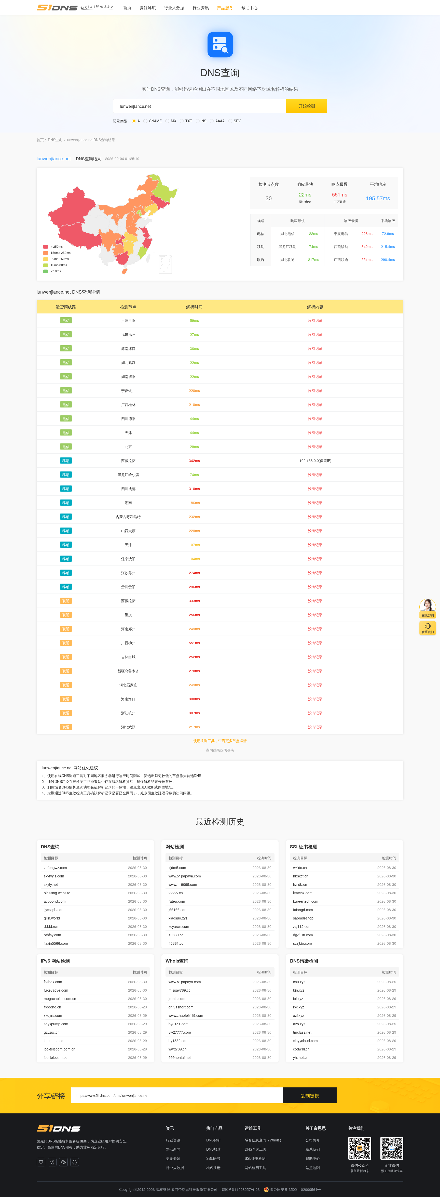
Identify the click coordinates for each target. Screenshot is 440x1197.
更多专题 (173, 1158)
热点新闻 (173, 1149)
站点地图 (313, 1167)
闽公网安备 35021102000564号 (295, 1189)
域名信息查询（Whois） (264, 1139)
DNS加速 (213, 1149)
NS (203, 120)
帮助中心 (249, 7)
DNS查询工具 (255, 1149)
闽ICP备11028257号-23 (241, 1189)
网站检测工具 (255, 1167)
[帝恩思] (58, 1128)
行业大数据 (174, 7)
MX (173, 120)
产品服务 (225, 7)
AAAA (219, 120)
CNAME (155, 120)
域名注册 (213, 1167)
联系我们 (313, 1149)
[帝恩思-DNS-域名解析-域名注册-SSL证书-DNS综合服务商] (75, 7)
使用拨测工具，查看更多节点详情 (220, 740)
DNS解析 (213, 1139)
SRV (237, 120)
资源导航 (148, 7)
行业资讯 (201, 7)
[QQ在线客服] (74, 1162)
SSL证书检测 (255, 1158)
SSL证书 (213, 1158)
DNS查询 (55, 139)
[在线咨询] (41, 1162)
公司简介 (313, 1139)
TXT (188, 120)
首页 (127, 7)
